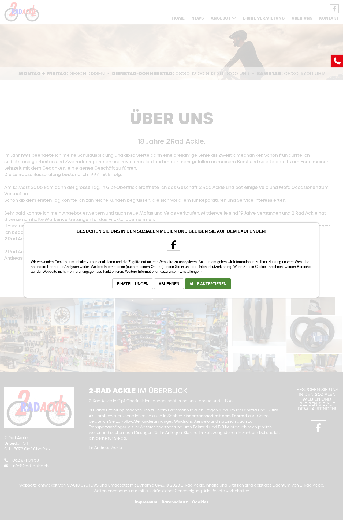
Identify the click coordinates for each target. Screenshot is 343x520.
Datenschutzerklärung (214, 267)
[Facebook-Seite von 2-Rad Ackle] (171, 247)
